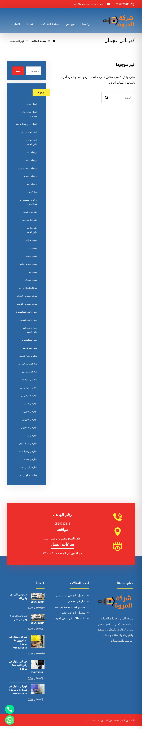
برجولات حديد (31, 152)
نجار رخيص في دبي (28, 387)
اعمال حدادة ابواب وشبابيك (29, 114)
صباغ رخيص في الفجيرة (26, 311)
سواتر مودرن (31, 272)
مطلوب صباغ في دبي (28, 355)
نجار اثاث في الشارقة (27, 363)
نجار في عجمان (30, 459)
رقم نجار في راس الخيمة (31, 230)
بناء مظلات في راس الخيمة (69, 618)
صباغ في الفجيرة (29, 339)
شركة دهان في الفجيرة (27, 303)
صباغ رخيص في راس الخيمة (30, 329)
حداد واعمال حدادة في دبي (70, 607)
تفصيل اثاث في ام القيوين (70, 595)
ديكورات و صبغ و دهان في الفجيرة (27, 202)
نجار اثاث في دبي (29, 371)
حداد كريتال (32, 192)
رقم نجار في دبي (29, 220)
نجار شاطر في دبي (28, 395)
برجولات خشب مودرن (27, 168)
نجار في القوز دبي (29, 419)
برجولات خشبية (30, 176)
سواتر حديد (32, 248)
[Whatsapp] (9, 720)
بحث (18, 70)
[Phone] (9, 709)
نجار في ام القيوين (29, 427)
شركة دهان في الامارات (26, 295)
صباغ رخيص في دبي (28, 319)
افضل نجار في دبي (29, 132)
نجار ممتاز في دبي (29, 467)
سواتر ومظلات (30, 279)
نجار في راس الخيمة (28, 451)
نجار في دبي (31, 435)
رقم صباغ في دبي (29, 212)
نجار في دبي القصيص (28, 443)
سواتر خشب (31, 256)
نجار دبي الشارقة (29, 379)
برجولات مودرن (30, 184)
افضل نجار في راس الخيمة (31, 142)
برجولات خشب (30, 160)
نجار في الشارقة (30, 403)
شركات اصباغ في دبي (27, 287)
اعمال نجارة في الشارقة (26, 124)
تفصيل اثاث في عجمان (72, 612)
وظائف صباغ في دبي (28, 475)
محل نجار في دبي (29, 347)
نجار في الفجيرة (30, 411)
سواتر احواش (31, 240)
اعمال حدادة (31, 104)
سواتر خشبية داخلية (28, 264)
